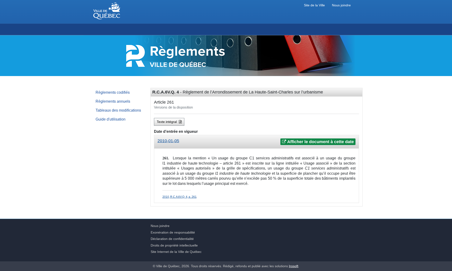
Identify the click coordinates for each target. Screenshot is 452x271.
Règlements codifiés (113, 92)
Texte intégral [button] (167, 122)
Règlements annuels (113, 101)
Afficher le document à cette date (320, 141)
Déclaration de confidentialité (172, 239)
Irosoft (293, 266)
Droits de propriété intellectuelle (174, 245)
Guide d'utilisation (110, 119)
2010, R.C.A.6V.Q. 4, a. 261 (179, 196)
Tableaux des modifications (118, 110)
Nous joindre (341, 5)
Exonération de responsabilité (173, 232)
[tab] (256, 142)
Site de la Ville (314, 5)
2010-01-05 (168, 140)
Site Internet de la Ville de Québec (176, 252)
